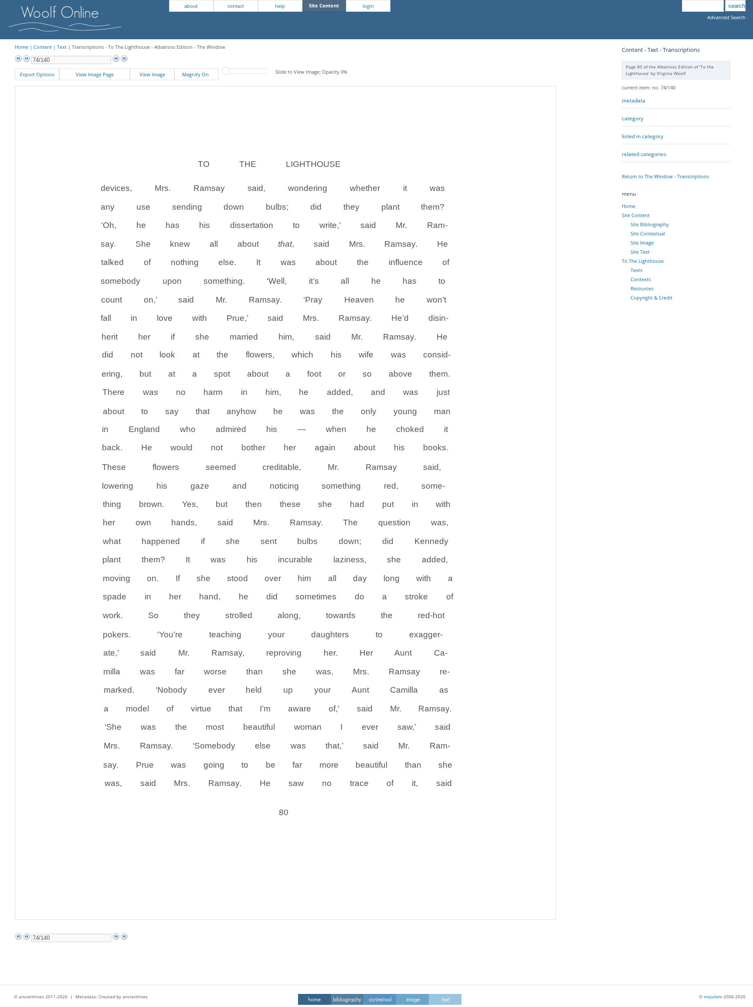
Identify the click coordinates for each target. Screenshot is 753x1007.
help (280, 6)
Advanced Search (726, 17)
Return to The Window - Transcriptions (665, 176)
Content (43, 47)
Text (62, 47)
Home (21, 47)
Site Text (640, 251)
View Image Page (95, 74)
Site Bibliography (650, 224)
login (368, 6)
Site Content (636, 215)
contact (235, 6)
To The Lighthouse (643, 261)
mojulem (713, 996)
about (191, 6)
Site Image (642, 242)
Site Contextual (648, 233)
